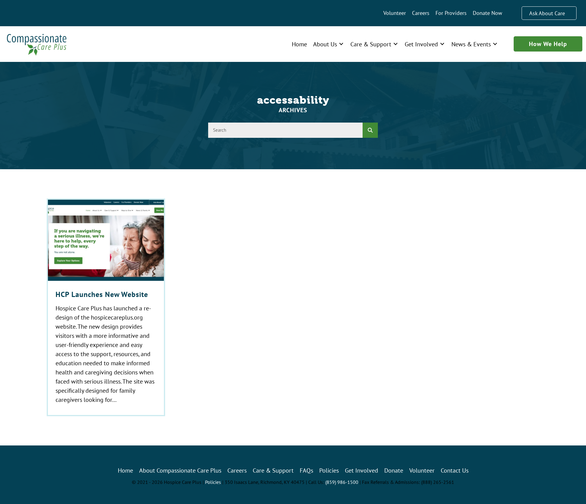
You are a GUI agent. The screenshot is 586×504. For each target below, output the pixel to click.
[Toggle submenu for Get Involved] (442, 44)
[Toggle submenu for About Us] (341, 44)
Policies (213, 482)
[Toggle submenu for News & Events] (495, 44)
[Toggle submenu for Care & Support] (395, 44)
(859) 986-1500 (341, 482)
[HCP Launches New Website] (106, 307)
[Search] (370, 130)
